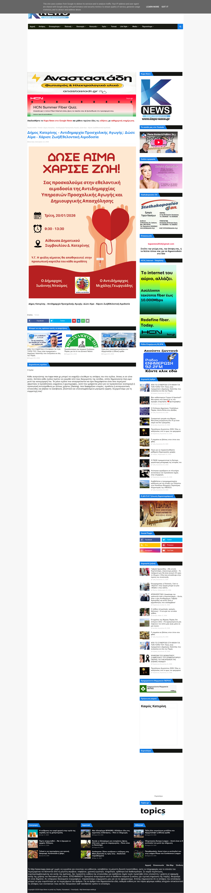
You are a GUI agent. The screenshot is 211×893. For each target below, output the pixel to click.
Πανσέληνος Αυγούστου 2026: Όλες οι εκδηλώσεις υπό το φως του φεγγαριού (166, 430)
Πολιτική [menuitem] (68, 26)
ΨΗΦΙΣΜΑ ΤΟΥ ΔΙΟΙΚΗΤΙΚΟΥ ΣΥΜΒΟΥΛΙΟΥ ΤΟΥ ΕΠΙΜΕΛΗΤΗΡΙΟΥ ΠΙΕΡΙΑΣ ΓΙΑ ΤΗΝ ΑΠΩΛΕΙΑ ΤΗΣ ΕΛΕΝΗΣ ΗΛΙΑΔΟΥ (166, 659)
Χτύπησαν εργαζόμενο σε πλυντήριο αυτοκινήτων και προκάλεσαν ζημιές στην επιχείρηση (165, 473)
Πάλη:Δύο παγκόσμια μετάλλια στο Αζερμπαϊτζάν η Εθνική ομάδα (114, 350)
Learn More (152, 6)
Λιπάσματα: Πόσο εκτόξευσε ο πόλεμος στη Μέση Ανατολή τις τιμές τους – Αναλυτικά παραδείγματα (110, 854)
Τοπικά (40, 128)
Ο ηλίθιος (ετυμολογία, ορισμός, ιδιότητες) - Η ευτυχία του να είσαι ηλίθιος (164, 611)
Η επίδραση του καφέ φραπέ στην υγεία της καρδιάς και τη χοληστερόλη (57, 832)
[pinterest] (172, 545)
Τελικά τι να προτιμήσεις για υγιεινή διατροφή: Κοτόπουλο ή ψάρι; (54, 852)
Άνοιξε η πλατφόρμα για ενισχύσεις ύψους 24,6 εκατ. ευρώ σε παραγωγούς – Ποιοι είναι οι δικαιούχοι (111, 843)
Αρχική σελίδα (32, 128)
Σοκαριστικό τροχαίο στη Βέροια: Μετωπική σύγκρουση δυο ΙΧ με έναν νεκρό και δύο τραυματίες (165, 421)
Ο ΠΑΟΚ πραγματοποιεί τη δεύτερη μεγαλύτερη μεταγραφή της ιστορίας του (166, 461)
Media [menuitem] (134, 26)
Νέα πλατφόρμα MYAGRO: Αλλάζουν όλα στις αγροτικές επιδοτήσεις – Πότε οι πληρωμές (111, 832)
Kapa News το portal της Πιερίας (50, 889)
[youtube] (172, 550)
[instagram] (150, 550)
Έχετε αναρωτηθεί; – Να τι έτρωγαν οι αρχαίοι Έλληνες (55, 842)
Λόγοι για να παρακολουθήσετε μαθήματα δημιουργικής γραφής (163, 451)
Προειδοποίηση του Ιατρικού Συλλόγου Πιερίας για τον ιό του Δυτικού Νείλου (79, 350)
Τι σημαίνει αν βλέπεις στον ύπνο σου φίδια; (165, 441)
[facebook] (150, 540)
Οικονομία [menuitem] (80, 26)
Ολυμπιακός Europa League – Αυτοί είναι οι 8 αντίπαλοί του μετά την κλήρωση (164, 842)
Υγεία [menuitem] (104, 26)
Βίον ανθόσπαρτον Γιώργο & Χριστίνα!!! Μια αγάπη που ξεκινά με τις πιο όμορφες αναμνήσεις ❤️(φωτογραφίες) (166, 399)
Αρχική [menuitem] (32, 26)
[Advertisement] (105, 47)
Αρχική (148, 865)
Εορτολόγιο (159, 796)
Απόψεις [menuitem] (42, 26)
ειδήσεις (104, 121)
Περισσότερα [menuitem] (147, 26)
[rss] (150, 545)
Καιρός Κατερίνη (153, 706)
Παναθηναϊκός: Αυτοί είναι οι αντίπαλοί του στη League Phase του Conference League (163, 852)
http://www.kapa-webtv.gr (88, 889)
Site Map (170, 865)
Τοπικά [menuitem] (113, 26)
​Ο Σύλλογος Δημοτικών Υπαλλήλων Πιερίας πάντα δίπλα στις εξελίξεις (164, 409)
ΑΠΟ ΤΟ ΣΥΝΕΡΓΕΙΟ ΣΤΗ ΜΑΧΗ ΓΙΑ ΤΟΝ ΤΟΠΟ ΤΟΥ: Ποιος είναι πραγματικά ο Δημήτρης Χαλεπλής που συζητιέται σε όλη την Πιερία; (43, 352)
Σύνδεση (179, 865)
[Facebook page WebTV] (172, 556)
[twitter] (172, 540)
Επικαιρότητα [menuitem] (54, 26)
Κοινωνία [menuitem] (93, 26)
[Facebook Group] (150, 556)
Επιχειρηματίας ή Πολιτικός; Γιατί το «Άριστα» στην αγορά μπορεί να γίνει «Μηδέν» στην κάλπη (165, 586)
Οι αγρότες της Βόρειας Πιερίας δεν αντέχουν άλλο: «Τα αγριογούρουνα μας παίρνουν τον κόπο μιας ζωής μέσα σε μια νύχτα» (166, 623)
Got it (165, 6)
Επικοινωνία (158, 865)
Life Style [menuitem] (123, 26)
